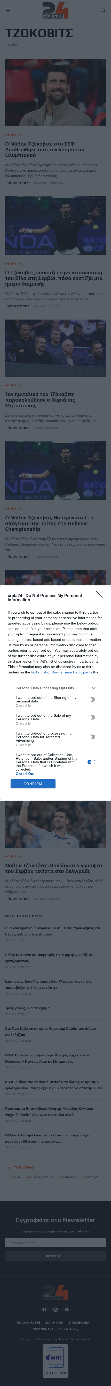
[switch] (91, 699)
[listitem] (55, 688)
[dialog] (55, 693)
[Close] (101, 596)
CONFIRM (33, 784)
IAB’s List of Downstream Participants (61, 672)
